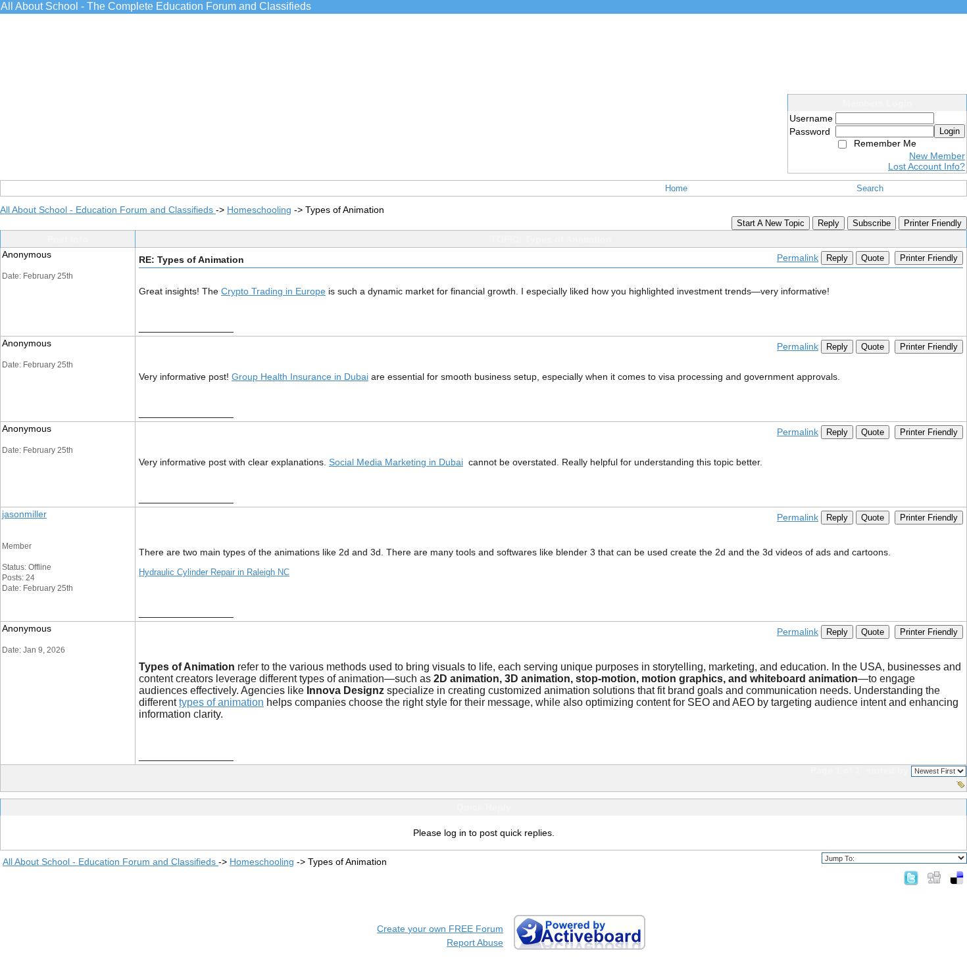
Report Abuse (475, 942)
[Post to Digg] (934, 877)
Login (949, 131)
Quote (872, 258)
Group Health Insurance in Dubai (300, 376)
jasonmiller (24, 514)
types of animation (221, 702)
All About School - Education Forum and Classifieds (108, 209)
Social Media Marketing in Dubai (396, 462)
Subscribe (872, 223)
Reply (828, 223)
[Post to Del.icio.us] (957, 877)
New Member (937, 156)
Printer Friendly (933, 223)
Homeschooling (259, 209)
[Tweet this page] (911, 877)
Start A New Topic (771, 223)
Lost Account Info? (926, 166)
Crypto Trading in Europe (273, 291)
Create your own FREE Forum (440, 928)
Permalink (797, 257)
